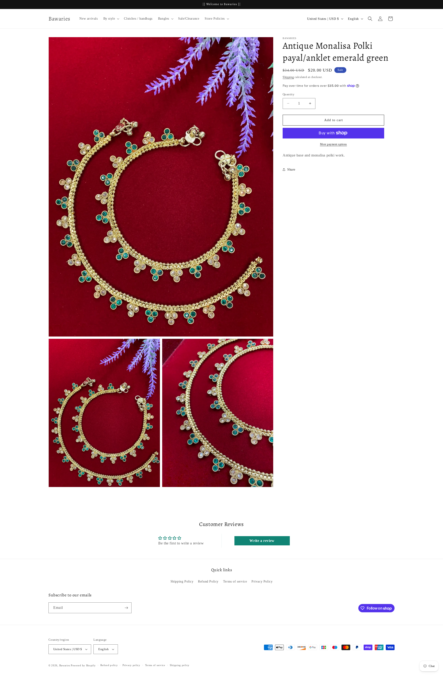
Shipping (288, 77)
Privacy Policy (261, 581)
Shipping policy (179, 665)
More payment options (333, 144)
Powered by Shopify (83, 665)
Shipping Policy (182, 581)
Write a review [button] (261, 541)
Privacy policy (131, 665)
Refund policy (109, 665)
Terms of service (235, 581)
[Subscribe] (126, 607)
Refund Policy (208, 581)
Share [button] (291, 169)
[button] (111, 19)
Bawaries (64, 665)
